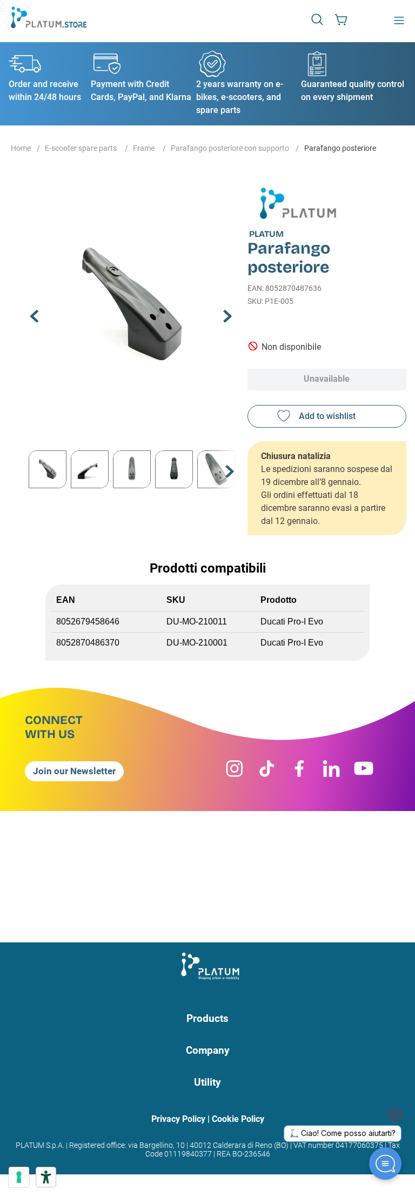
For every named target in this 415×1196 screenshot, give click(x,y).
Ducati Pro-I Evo (291, 621)
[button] (318, 18)
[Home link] (21, 149)
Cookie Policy (238, 1119)
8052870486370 (87, 642)
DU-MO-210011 (196, 621)
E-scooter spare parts (81, 148)
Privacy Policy (178, 1119)
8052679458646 (87, 621)
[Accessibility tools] (46, 1177)
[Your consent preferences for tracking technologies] (19, 1177)
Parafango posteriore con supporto (230, 148)
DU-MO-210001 (196, 642)
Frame (144, 148)
